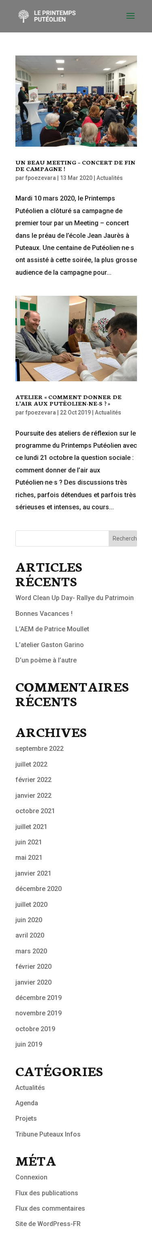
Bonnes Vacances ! (44, 613)
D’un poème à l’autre (46, 660)
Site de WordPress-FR (48, 1224)
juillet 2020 (31, 904)
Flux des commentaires (50, 1208)
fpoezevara (41, 178)
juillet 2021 (31, 827)
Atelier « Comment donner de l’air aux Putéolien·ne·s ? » (68, 400)
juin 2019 (28, 1044)
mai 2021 (29, 857)
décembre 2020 (38, 889)
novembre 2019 (38, 1013)
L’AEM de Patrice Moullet (52, 629)
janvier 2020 (33, 982)
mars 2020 (31, 951)
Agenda (26, 1103)
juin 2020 (28, 920)
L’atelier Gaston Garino (49, 645)
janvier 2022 (33, 795)
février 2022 (33, 780)
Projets (26, 1118)
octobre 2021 (35, 811)
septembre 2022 (39, 748)
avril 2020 (29, 935)
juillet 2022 (31, 764)
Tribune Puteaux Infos (48, 1134)
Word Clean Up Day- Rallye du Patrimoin (74, 598)
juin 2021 (28, 842)
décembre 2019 (38, 998)
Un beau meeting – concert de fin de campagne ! (75, 165)
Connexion (31, 1177)
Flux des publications (46, 1193)
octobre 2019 (35, 1029)
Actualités (109, 178)
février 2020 (33, 966)
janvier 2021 (33, 873)
